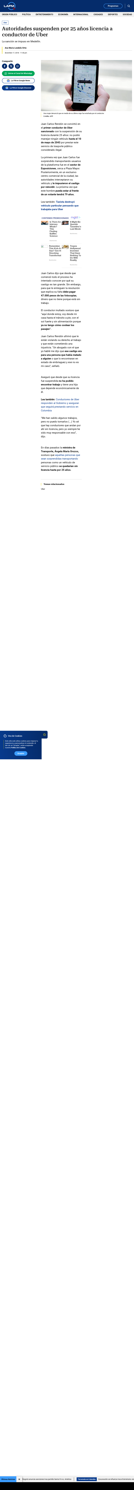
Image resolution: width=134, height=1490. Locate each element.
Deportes (113, 14)
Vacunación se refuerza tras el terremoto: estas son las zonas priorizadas (101, 1479)
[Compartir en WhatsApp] (17, 66)
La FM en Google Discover (20, 88)
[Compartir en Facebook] (4, 66)
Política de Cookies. (18, 748)
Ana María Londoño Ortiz (16, 48)
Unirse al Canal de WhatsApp (20, 73)
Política (26, 14)
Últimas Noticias (8, 1479)
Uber (43, 489)
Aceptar (20, 753)
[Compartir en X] (11, 66)
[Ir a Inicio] (9, 6)
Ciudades (98, 14)
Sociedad (127, 14)
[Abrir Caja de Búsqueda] (129, 6)
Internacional (80, 14)
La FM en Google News (20, 80)
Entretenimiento (44, 14)
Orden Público (9, 14)
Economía (63, 14)
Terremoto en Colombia (60, 1479)
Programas (113, 6)
